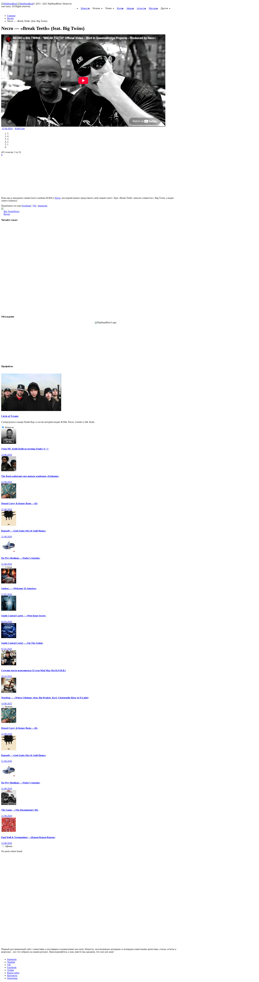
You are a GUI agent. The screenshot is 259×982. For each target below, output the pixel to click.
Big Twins (8, 211)
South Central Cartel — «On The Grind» (22, 643)
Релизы (8, 706)
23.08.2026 (6, 455)
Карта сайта (13, 973)
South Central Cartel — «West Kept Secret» (23, 615)
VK (34, 205)
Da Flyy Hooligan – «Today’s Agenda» (20, 558)
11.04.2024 (7, 128)
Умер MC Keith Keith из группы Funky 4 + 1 (24, 449)
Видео (120, 8)
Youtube (11, 962)
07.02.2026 (6, 649)
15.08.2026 (6, 843)
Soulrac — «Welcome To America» (19, 588)
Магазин (153, 8)
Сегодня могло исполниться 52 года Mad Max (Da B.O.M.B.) (33, 670)
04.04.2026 (6, 621)
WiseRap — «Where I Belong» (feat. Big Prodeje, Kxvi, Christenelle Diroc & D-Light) (44, 697)
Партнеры (12, 978)
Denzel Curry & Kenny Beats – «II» (19, 503)
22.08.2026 (6, 482)
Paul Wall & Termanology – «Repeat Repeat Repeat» (28, 837)
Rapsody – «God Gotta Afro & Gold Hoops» (23, 531)
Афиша (130, 8)
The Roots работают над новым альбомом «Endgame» (30, 476)
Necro (57, 198)
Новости (85, 8)
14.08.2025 (6, 703)
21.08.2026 (6, 509)
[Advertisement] (23, 175)
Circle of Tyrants (9, 416)
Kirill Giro (20, 128)
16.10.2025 (6, 676)
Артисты (141, 8)
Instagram (42, 205)
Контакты (12, 975)
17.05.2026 (6, 594)
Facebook (26, 205)
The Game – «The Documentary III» (20, 810)
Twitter (10, 970)
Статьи (8, 567)
